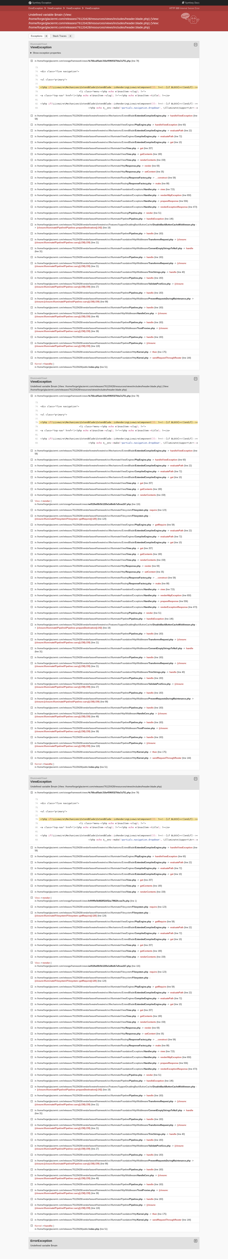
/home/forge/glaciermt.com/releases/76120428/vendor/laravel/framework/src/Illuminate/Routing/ (94, 177)
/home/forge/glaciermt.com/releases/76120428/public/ (68, 367)
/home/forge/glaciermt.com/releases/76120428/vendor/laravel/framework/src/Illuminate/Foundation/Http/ (92, 352)
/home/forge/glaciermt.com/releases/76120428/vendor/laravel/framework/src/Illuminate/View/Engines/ (94, 124)
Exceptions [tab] (39, 36)
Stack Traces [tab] (62, 36)
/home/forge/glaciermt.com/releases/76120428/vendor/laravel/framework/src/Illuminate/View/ (86, 148)
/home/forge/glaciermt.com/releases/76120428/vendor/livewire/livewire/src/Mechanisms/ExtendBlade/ (101, 115)
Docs (192, 3)
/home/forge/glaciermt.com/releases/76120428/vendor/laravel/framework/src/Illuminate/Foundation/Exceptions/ (96, 189)
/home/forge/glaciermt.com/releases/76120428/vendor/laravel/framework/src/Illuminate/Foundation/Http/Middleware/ (105, 239)
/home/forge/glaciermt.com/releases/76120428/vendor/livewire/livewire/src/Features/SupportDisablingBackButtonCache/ (116, 224)
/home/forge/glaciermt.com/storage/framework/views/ (84, 61)
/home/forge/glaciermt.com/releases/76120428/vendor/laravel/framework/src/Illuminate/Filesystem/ (92, 510)
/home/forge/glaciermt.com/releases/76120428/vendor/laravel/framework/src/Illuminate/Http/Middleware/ (95, 313)
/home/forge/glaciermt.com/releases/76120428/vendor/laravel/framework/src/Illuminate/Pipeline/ (90, 219)
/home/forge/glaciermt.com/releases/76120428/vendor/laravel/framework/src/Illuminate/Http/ (89, 166)
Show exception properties (47, 52)
